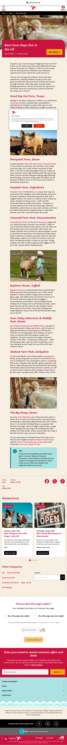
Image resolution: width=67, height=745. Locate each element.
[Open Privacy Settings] (5, 739)
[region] (33, 119)
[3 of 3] (33, 560)
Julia (4, 482)
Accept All (39, 126)
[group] (17, 530)
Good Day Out (16, 103)
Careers (7, 711)
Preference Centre (11, 713)
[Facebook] (39, 723)
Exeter (39, 164)
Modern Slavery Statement (52, 711)
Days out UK (15, 482)
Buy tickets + (54, 52)
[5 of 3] (37, 560)
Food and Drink (8, 577)
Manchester (42, 547)
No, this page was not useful (51, 616)
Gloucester (42, 222)
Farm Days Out (21, 13)
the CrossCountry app (28, 442)
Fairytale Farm (16, 192)
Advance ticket (42, 439)
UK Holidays (7, 587)
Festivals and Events (10, 582)
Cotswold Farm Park (18, 222)
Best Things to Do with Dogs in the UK (15, 535)
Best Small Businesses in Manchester (48, 535)
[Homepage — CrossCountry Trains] (33, 8)
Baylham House (16, 290)
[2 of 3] (32, 560)
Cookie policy (38, 711)
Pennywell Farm (49, 164)
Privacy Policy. (37, 665)
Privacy (13, 711)
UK (9, 488)
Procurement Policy (38, 713)
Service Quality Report (33, 715)
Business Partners (24, 713)
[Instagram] (47, 723)
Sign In (63, 10)
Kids (5, 488)
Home (4, 13)
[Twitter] (54, 481)
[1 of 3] (30, 560)
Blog (11, 13)
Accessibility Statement (53, 713)
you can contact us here (30, 444)
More (26, 126)
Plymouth (29, 164)
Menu (4, 10)
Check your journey (34, 2)
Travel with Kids (13, 573)
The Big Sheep (25, 417)
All (3, 573)
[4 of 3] (35, 560)
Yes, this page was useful (18, 616)
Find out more (10, 553)
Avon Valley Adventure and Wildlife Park (27, 326)
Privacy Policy (27, 121)
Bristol (37, 328)
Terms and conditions (25, 711)
